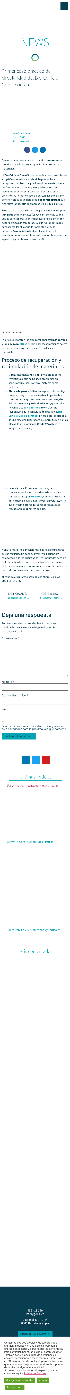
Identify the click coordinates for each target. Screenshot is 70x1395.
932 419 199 (35, 1310)
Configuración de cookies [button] (19, 1380)
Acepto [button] (43, 1380)
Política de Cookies (35, 1373)
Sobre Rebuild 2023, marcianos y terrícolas (33, 930)
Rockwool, (37, 496)
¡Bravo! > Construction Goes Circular (30, 842)
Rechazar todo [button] (14, 1387)
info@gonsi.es (35, 1314)
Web (4, 709)
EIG (22, 344)
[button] (27, 150)
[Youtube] (46, 760)
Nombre (8, 681)
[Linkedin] (26, 760)
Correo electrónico (15, 695)
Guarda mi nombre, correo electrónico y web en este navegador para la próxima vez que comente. (34, 727)
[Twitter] (36, 760)
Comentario (10, 638)
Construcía (34, 407)
